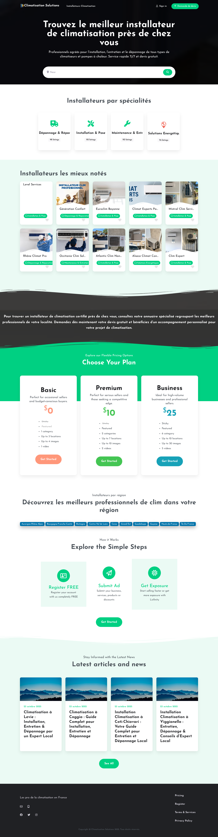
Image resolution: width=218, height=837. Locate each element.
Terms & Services (185, 812)
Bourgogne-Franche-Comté (59, 524)
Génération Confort (72, 209)
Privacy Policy (183, 821)
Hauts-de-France (169, 524)
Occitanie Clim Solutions (76, 256)
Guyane (154, 524)
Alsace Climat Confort (147, 256)
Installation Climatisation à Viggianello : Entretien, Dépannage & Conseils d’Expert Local (176, 726)
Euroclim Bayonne (108, 209)
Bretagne (80, 524)
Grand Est (126, 524)
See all (109, 763)
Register (180, 804)
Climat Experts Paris (146, 209)
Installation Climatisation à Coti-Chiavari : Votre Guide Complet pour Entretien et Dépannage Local (131, 726)
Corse (114, 524)
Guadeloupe (140, 524)
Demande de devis (186, 6)
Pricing (179, 795)
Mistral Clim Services (182, 209)
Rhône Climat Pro (35, 256)
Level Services (32, 184)
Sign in (163, 6)
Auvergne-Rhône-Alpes (32, 524)
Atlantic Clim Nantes (110, 256)
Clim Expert (176, 256)
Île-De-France (187, 524)
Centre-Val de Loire (98, 524)
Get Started (48, 459)
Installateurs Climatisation (81, 6)
